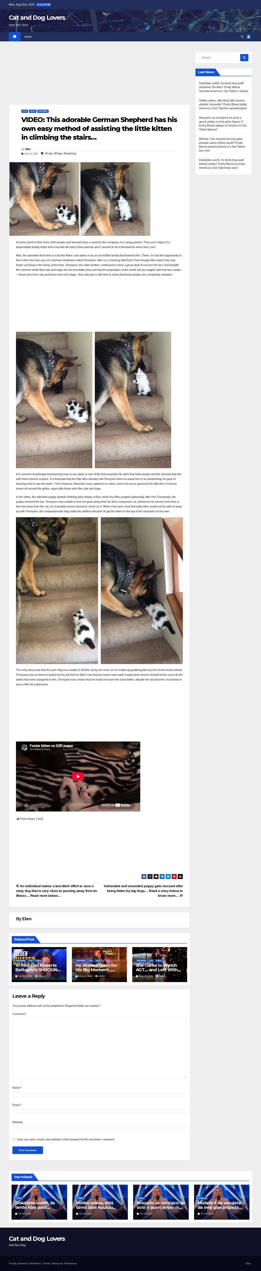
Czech (19, 1198)
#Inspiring (70, 153)
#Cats (48, 153)
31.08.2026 (24, 1214)
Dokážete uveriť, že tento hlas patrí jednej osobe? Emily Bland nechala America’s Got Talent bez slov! (222, 163)
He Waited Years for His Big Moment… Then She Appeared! (96, 970)
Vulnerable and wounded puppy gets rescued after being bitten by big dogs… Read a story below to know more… (143, 891)
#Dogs (58, 153)
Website (17, 1122)
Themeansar (70, 1263)
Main (28, 36)
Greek (141, 1198)
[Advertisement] (99, 78)
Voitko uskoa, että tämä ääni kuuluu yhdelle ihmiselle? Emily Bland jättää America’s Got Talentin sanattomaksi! (223, 104)
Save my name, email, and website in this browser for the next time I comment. (66, 1139)
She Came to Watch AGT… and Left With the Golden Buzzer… (157, 970)
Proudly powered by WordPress (25, 1263)
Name (17, 1087)
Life (30, 961)
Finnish (80, 1198)
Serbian (203, 1198)
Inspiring (43, 111)
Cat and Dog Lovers (37, 17)
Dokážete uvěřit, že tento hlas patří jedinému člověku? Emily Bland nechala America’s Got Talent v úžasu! (223, 87)
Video (38, 961)
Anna (41, 976)
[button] (242, 36)
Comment (19, 1013)
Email (16, 1104)
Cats (24, 111)
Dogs (32, 111)
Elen (28, 149)
